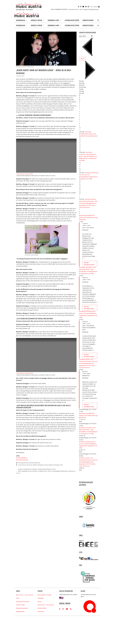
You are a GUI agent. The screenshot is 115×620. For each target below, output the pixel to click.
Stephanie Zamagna (53, 465)
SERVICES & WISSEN (36, 20)
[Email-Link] (88, 6)
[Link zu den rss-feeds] (86, 6)
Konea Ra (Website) (21, 458)
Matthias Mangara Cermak (40, 465)
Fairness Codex (20, 605)
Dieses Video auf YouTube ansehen (25, 174)
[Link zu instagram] (80, 6)
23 (79, 170)
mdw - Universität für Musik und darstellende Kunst (88, 327)
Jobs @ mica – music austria (46, 605)
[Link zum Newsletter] (99, 6)
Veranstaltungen (88, 20)
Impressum (41, 611)
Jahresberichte (20, 611)
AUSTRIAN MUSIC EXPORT (72, 20)
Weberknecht (86, 375)
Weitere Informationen (89, 264)
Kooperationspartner (22, 608)
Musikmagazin (20, 20)
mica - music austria (88, 227)
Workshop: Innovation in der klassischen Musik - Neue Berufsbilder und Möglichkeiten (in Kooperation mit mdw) (88, 156)
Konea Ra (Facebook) (22, 460)
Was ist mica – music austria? (24, 595)
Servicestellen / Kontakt (44, 595)
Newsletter (41, 598)
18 (79, 150)
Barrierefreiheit (42, 608)
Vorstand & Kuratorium (23, 601)
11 (79, 130)
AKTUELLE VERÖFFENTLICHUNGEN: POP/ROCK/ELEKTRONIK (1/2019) (36, 469)
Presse (39, 601)
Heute (82, 59)
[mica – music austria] (26, 15)
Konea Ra (29, 465)
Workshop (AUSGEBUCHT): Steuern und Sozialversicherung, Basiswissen (88, 134)
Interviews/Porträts (23, 463)
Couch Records (22, 465)
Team (17, 598)
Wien (61, 465)
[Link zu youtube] (83, 6)
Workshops (85, 230)
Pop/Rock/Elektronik (34, 463)
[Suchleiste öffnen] (98, 20)
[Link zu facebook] (78, 6)
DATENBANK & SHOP (53, 20)
